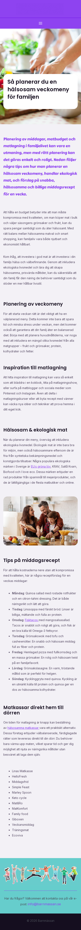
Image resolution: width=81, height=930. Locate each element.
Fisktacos (32, 620)
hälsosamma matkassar (23, 727)
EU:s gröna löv (40, 466)
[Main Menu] (40, 23)
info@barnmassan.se (44, 904)
